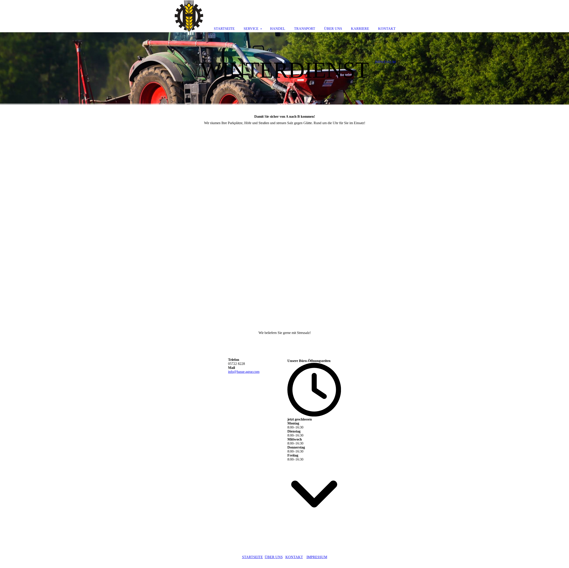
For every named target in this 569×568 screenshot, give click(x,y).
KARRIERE (360, 28)
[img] (284, 68)
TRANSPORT (304, 28)
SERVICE (251, 28)
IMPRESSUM (317, 557)
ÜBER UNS (274, 557)
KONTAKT (294, 557)
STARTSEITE (252, 557)
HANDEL (277, 28)
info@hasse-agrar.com (243, 372)
